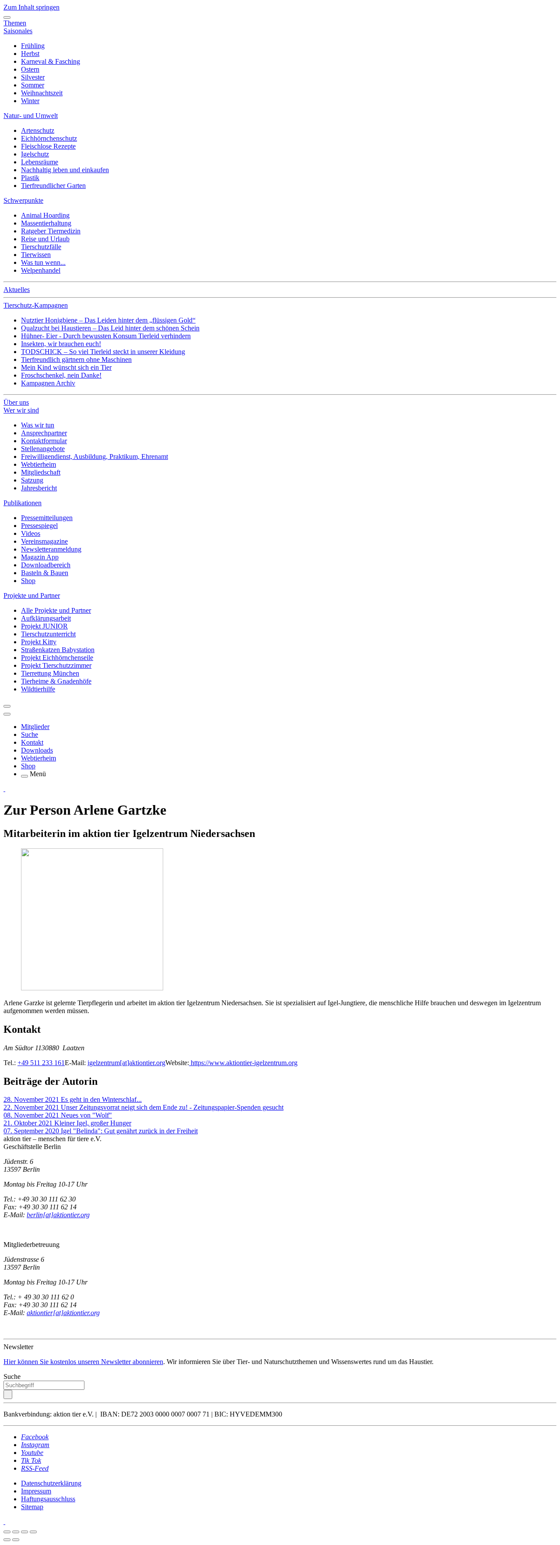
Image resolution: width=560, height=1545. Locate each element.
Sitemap (32, 1506)
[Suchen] (8, 1394)
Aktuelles (17, 289)
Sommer (32, 85)
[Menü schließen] (7, 17)
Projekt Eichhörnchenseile (57, 657)
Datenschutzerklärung (51, 1483)
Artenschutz (37, 130)
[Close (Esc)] (7, 1532)
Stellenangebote (43, 448)
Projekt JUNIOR (44, 626)
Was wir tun (37, 425)
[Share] (15, 1532)
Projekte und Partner (32, 595)
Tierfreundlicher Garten (53, 185)
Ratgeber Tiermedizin (50, 231)
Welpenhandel (40, 270)
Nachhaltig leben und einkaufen (65, 170)
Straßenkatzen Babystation (57, 649)
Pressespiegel (39, 525)
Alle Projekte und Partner (56, 610)
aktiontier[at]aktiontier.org (63, 1312)
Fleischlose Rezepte (48, 146)
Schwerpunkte (23, 200)
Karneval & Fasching (50, 61)
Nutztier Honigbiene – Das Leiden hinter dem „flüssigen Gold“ (108, 320)
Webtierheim (38, 464)
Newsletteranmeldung (51, 549)
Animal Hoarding (45, 215)
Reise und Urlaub (45, 239)
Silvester (33, 77)
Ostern (30, 69)
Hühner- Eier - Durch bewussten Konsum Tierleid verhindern (106, 336)
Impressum (36, 1491)
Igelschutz (35, 154)
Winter (30, 100)
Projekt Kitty (38, 642)
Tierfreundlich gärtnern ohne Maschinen (76, 359)
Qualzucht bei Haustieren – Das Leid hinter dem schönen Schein (110, 328)
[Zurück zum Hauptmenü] (7, 706)
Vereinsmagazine (44, 541)
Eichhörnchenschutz (49, 138)
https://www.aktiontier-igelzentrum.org (243, 1062)
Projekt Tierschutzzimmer (56, 665)
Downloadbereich (45, 565)
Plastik (30, 177)
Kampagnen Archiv (48, 383)
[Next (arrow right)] (15, 1539)
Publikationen (23, 503)
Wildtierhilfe (38, 689)
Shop (28, 580)
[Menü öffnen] (24, 776)
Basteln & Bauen (44, 572)
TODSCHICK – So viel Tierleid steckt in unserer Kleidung (103, 351)
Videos (30, 533)
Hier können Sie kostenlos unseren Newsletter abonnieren (83, 1361)
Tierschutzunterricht (48, 634)
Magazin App (40, 557)
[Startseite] (4, 788)
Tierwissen (36, 254)
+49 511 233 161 (41, 1062)
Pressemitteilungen (47, 517)
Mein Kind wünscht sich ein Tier (66, 367)
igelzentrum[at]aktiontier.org (126, 1062)
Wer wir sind (21, 410)
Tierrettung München (50, 673)
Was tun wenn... (43, 262)
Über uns (16, 402)
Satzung (32, 480)
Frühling (33, 45)
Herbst (30, 53)
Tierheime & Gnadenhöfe (56, 681)
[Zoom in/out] (33, 1532)
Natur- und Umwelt (31, 115)
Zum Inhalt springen (32, 7)
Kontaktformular (44, 440)
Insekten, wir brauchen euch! (61, 343)
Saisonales (18, 31)
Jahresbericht (39, 488)
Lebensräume (39, 162)
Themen (15, 23)
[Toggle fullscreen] (24, 1532)
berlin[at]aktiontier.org (58, 1215)
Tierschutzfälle (41, 246)
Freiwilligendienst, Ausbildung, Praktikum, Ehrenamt (94, 456)
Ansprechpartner (44, 433)
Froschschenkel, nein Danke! (61, 375)
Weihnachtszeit (42, 93)
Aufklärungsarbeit (46, 618)
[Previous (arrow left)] (7, 1539)
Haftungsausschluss (48, 1499)
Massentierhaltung (46, 223)
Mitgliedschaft (40, 472)
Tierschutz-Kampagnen (36, 305)
